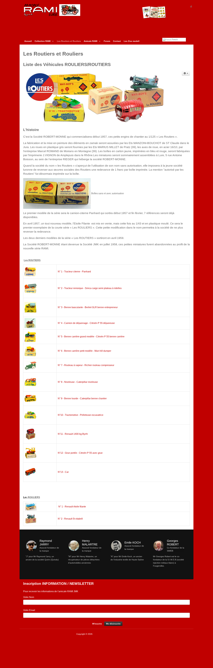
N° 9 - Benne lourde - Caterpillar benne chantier (82, 398)
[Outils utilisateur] (186, 73)
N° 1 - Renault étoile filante (72, 506)
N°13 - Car (63, 472)
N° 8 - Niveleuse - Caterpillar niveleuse (78, 382)
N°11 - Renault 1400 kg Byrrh (73, 434)
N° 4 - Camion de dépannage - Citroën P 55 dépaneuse (86, 323)
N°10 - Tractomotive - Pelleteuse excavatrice (80, 415)
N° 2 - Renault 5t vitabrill (70, 518)
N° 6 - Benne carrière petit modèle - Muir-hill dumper (84, 351)
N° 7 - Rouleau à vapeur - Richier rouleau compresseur (86, 365)
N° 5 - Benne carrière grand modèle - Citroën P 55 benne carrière (91, 336)
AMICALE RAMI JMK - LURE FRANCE (110, 634)
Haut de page (183, 634)
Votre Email (29, 610)
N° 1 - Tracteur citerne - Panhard (74, 271)
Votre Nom (28, 597)
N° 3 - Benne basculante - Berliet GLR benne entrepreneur (88, 307)
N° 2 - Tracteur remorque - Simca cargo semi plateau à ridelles (90, 288)
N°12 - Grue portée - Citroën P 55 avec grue (80, 453)
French (174, 39)
